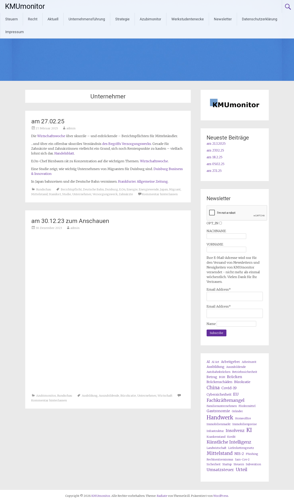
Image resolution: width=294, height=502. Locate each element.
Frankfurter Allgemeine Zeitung (143, 181)
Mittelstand (39, 194)
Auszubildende (109, 395)
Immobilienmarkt (219, 424)
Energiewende (149, 189)
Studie (66, 194)
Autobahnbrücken (218, 372)
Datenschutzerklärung (259, 19)
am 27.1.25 (214, 171)
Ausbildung (90, 395)
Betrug (212, 377)
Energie (132, 189)
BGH (222, 377)
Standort (55, 194)
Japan (164, 189)
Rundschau (43, 189)
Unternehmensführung (87, 19)
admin (70, 128)
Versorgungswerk (105, 194)
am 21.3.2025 (216, 144)
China (213, 387)
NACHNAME (216, 231)
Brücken (234, 376)
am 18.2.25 (214, 157)
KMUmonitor (25, 6)
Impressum (14, 32)
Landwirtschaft (216, 448)
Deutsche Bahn (93, 189)
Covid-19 (229, 388)
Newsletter (223, 19)
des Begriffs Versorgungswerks (126, 144)
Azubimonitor (150, 19)
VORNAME (215, 244)
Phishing (252, 454)
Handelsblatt (64, 153)
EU (236, 394)
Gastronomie (218, 411)
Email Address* (219, 289)
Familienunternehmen (222, 406)
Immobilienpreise (244, 424)
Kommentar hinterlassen (160, 194)
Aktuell (53, 19)
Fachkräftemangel (225, 400)
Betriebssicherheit (244, 372)
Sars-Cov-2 (242, 459)
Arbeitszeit (249, 362)
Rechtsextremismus (220, 459)
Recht (32, 19)
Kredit (231, 437)
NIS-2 (239, 453)
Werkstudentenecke (187, 19)
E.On (122, 189)
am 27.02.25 (47, 121)
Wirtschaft (165, 395)
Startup (227, 464)
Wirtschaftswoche (51, 136)
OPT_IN (212, 223)
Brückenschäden (219, 382)
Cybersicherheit (219, 394)
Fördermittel (247, 406)
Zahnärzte (126, 194)
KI (249, 430)
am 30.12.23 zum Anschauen (70, 220)
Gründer (237, 411)
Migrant (175, 189)
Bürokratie (128, 395)
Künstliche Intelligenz (229, 442)
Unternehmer (81, 194)
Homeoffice (243, 418)
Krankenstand (216, 437)
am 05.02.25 (215, 164)
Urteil (241, 469)
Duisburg (111, 189)
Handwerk (220, 417)
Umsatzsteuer (220, 469)
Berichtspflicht (71, 189)
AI (208, 362)
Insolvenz (235, 430)
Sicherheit (214, 464)
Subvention (253, 464)
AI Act (215, 362)
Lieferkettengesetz (241, 448)
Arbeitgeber (230, 362)
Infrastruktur (215, 431)
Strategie (122, 19)
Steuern (11, 19)
